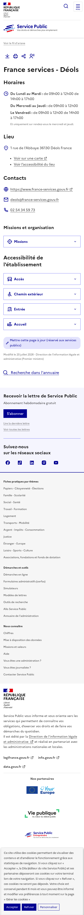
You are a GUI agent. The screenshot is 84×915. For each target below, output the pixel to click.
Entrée (19, 309)
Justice (7, 537)
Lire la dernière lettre (16, 423)
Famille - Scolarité (14, 495)
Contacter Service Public (18, 674)
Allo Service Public (14, 609)
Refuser (29, 907)
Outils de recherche (15, 602)
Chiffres (8, 633)
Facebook (7, 462)
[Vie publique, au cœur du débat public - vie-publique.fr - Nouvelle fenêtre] (42, 814)
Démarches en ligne (15, 575)
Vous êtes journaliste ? (17, 668)
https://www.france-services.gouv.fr (39, 189)
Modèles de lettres (14, 595)
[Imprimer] (15, 56)
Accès (19, 279)
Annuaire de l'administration (21, 616)
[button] (32, 56)
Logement (9, 516)
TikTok (20, 462)
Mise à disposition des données (22, 640)
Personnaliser (48, 907)
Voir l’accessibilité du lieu (34, 164)
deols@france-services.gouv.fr (34, 199)
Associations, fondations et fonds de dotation (31, 557)
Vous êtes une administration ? (22, 661)
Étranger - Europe (14, 544)
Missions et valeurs (14, 647)
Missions (21, 241)
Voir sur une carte (28, 158)
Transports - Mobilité (16, 523)
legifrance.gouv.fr (16, 757)
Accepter (12, 907)
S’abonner (15, 413)
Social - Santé (11, 502)
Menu (78, 9)
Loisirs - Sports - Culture (18, 550)
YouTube (56, 462)
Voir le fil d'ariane (14, 43)
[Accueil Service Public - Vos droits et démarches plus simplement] (31, 32)
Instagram (44, 462)
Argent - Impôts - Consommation (23, 530)
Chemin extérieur (28, 294)
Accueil (20, 324)
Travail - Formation (15, 509)
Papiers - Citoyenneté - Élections (23, 488)
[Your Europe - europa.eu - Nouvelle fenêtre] (42, 790)
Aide (6, 654)
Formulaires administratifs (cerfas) (24, 581)
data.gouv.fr (12, 767)
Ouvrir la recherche (66, 6)
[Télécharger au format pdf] (7, 56)
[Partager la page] (24, 56)
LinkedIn (32, 462)
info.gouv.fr (46, 757)
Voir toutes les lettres (16, 429)
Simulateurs (10, 588)
